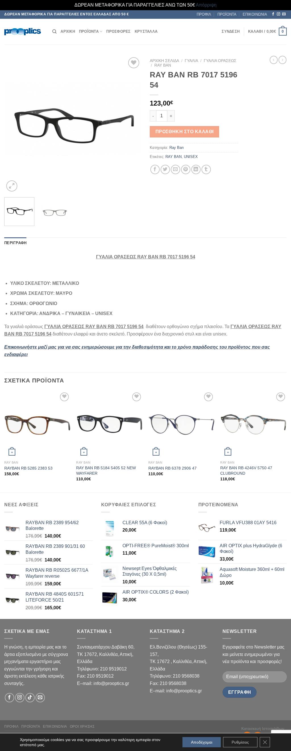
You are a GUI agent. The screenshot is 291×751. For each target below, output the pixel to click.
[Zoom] (11, 186)
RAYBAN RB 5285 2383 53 (28, 468)
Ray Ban (162, 65)
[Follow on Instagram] (278, 14)
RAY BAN (173, 157)
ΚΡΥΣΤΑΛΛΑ (146, 31)
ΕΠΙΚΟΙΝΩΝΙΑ (255, 14)
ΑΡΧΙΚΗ (68, 31)
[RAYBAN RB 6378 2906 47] (181, 424)
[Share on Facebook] (155, 169)
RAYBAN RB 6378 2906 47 (172, 468)
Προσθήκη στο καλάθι (184, 131)
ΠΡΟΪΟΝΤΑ (226, 14)
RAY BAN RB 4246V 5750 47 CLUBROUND (246, 471)
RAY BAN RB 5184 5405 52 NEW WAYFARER (106, 471)
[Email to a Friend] (175, 169)
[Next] (131, 124)
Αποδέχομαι (201, 742)
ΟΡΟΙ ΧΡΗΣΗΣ (82, 727)
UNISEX (191, 157)
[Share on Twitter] (165, 169)
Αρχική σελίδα (164, 61)
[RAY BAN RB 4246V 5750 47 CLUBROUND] (253, 424)
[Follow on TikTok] (30, 697)
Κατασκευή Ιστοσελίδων (262, 728)
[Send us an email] (284, 14)
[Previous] (14, 124)
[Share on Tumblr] (206, 169)
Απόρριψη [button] (206, 5)
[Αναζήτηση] (54, 31)
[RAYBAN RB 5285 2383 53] (37, 424)
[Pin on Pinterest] (185, 169)
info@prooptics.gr (111, 683)
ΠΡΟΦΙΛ (204, 14)
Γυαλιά (191, 61)
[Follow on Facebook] (273, 14)
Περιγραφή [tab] (15, 243)
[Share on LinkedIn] (196, 169)
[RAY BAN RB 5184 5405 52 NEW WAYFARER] (109, 424)
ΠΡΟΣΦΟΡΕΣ (118, 31)
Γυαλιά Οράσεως (220, 61)
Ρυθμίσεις (240, 742)
